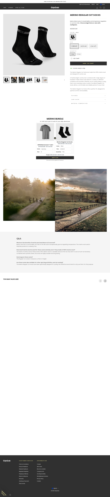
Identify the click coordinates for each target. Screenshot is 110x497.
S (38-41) (74, 46)
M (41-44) (84, 46)
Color (74, 32)
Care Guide (75, 99)
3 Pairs (79, 54)
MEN (5, 7)
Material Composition (79, 103)
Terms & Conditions (24, 464)
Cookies (39, 481)
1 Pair (72, 54)
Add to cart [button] (55, 157)
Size (71, 42)
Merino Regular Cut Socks (65, 142)
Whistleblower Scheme (42, 476)
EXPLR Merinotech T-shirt (45, 145)
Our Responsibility (41, 474)
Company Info (40, 471)
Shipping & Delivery (23, 474)
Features (74, 95)
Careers (39, 464)
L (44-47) (93, 46)
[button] (5, 492)
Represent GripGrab (23, 471)
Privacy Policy (40, 478)
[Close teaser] (10, 495)
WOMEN (11, 7)
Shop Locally (22, 483)
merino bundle (55, 118)
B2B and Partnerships (84, 4)
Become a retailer (41, 469)
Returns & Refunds (23, 476)
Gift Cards (39, 466)
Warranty (21, 478)
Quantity (73, 51)
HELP (97, 4)
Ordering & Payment (24, 481)
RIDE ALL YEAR (20, 7)
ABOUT (93, 4)
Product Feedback (23, 466)
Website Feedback (23, 469)
